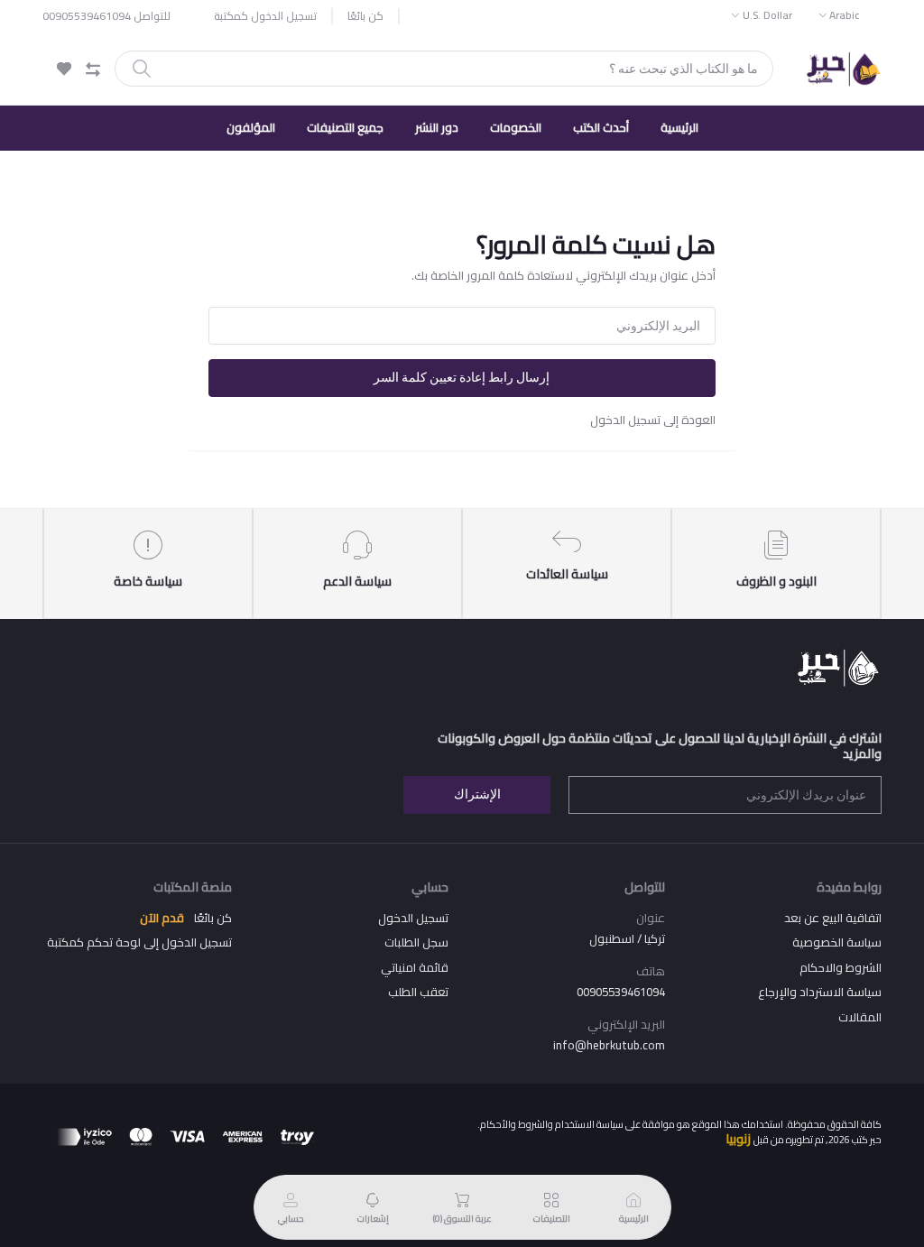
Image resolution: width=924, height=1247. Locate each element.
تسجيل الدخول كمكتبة (265, 16)
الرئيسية (679, 127)
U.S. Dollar (767, 15)
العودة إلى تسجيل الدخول (653, 419)
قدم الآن (162, 917)
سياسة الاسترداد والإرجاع (820, 991)
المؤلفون (250, 127)
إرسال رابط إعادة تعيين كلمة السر (462, 377)
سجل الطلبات (416, 942)
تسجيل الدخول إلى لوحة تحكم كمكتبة (139, 942)
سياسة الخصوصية (837, 942)
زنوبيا (738, 1138)
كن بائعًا (365, 16)
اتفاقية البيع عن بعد (833, 917)
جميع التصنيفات (345, 127)
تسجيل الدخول (413, 917)
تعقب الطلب (418, 991)
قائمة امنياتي (414, 967)
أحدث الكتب (601, 127)
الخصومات (515, 127)
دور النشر (436, 127)
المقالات (860, 1017)
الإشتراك (477, 794)
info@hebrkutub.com (609, 1045)
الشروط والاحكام (840, 967)
